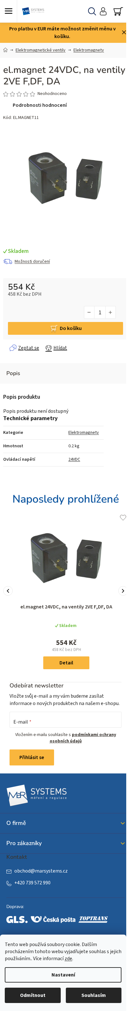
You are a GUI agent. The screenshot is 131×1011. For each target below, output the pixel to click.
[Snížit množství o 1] (89, 312)
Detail (66, 662)
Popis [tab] (13, 373)
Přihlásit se (31, 757)
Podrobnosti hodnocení (40, 105)
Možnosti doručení (32, 261)
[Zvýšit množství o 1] (110, 312)
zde (68, 958)
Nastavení (63, 974)
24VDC (74, 459)
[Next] (123, 591)
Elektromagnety (83, 432)
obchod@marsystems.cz (41, 870)
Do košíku (71, 328)
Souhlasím (93, 995)
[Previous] (8, 591)
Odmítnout (32, 995)
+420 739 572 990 (32, 882)
